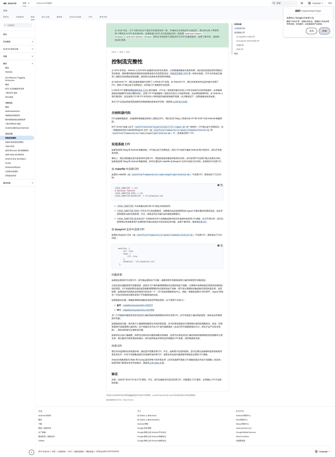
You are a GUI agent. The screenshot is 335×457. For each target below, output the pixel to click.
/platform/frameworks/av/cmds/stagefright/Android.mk (141, 133)
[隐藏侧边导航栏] (31, 452)
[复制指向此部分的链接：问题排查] (124, 274)
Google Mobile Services (246, 432)
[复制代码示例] (221, 185)
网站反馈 (90, 451)
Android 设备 (75, 17)
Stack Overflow (242, 436)
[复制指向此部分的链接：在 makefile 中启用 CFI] (141, 169)
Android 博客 (142, 424)
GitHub (41, 440)
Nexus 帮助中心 (242, 424)
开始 (324, 31)
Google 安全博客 (144, 428)
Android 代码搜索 (44, 3)
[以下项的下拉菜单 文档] (29, 3)
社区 (54, 451)
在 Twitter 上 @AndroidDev (148, 420)
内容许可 (131, 395)
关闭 (311, 31)
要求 (40, 420)
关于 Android (43, 451)
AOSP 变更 (120, 40)
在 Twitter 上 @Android (146, 415)
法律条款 (62, 451)
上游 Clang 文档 (156, 363)
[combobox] (284, 3)
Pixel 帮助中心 (241, 420)
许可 (70, 451)
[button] (15, 42)
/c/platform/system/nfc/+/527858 (138, 310)
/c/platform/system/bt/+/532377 (138, 305)
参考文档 (103, 17)
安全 (33, 17)
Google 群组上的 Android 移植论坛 (151, 440)
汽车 (90, 17)
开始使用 (20, 17)
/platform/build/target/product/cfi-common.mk (160, 127)
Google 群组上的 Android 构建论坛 (151, 436)
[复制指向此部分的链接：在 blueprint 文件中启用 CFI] (147, 229)
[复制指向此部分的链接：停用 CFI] (124, 346)
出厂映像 (42, 432)
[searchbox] (17, 25)
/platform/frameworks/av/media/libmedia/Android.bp (181, 130)
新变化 (6, 17)
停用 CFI (202, 222)
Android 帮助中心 (243, 415)
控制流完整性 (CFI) (179, 73)
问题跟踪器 (240, 440)
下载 (40, 424)
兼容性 (59, 17)
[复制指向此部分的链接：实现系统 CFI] (132, 144)
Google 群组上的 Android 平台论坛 (151, 432)
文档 (24, 3)
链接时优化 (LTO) (140, 90)
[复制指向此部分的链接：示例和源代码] (133, 113)
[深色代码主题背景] (218, 185)
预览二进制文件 (44, 428)
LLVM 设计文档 (180, 101)
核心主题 (45, 17)
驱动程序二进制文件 (46, 436)
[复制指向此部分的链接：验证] (120, 374)
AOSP (114, 52)
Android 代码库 (44, 415)
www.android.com (244, 428)
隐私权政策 (79, 451)
